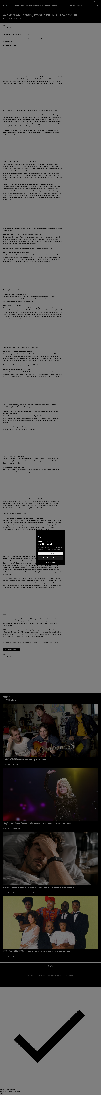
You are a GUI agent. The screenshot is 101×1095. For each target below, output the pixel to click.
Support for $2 (51, 554)
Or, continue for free (50, 562)
